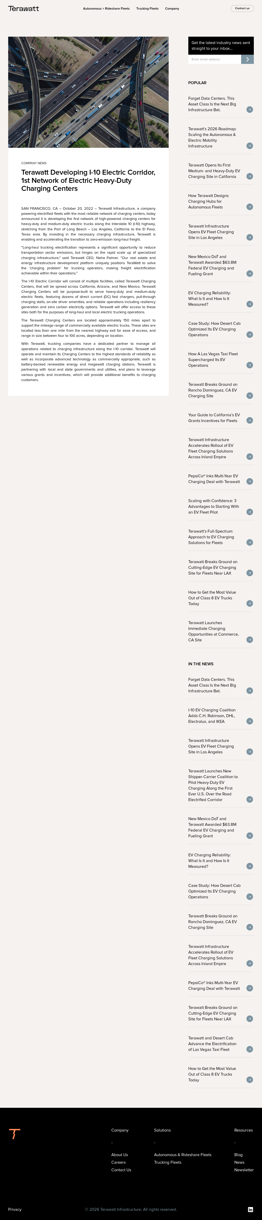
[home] (24, 8)
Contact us (242, 8)
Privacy (14, 1210)
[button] (172, 8)
